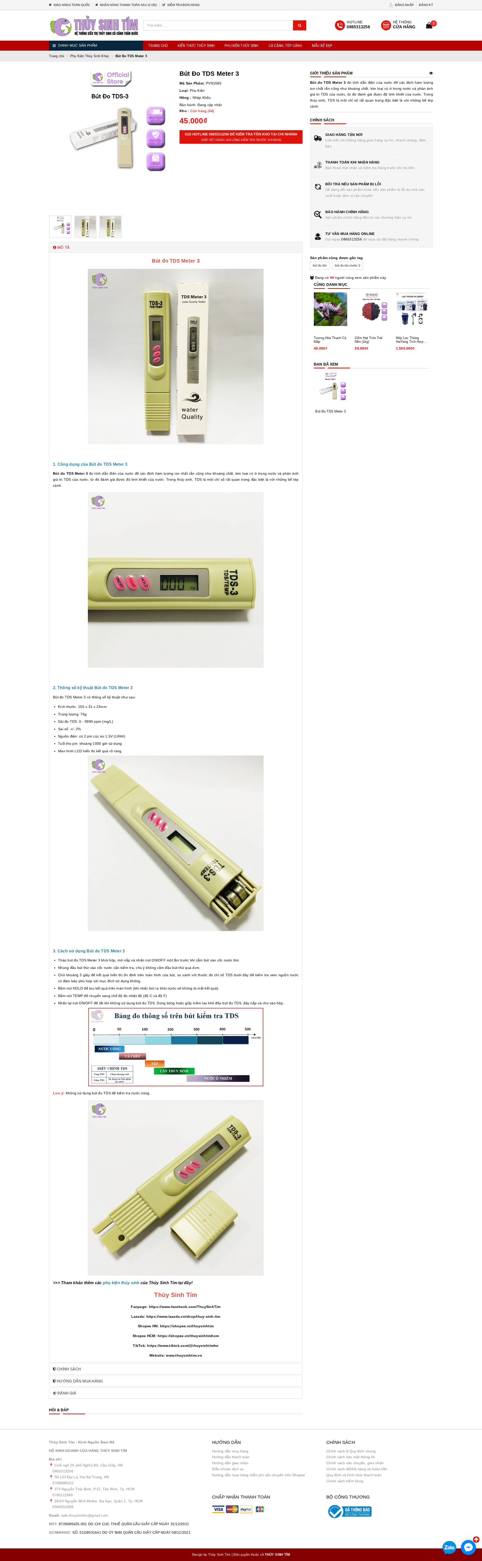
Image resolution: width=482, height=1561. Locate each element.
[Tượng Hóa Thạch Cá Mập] (330, 309)
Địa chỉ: (56, 1459)
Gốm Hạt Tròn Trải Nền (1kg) (368, 340)
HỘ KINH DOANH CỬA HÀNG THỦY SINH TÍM (88, 1451)
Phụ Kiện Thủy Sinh (242, 46)
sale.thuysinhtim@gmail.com (84, 1515)
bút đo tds (320, 265)
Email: (54, 1515)
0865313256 (351, 239)
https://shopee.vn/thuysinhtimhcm (188, 1336)
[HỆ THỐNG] (398, 25)
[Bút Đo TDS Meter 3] (330, 389)
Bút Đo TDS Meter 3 (330, 411)
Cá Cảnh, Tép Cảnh (285, 46)
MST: (53, 1524)
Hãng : (185, 98)
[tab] (175, 247)
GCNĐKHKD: (60, 1532)
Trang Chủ (158, 46)
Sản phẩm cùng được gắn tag (336, 258)
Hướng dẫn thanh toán (231, 1457)
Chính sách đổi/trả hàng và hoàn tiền (356, 1469)
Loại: (184, 91)
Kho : (184, 111)
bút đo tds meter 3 (347, 265)
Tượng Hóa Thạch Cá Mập (330, 340)
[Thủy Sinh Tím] (94, 26)
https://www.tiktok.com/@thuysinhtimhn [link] (182, 1346)
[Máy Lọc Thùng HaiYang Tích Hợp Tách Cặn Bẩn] (412, 309)
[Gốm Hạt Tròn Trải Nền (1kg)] (371, 309)
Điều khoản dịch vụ (228, 1469)
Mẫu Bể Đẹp (322, 46)
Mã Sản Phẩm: (192, 83)
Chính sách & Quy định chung (351, 1451)
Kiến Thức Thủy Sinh (196, 46)
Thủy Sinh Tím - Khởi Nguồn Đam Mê (81, 1442)
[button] (175, 247)
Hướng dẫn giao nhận (230, 1463)
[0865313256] (353, 25)
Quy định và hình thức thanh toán (354, 1475)
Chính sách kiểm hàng (344, 1481)
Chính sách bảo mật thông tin (350, 1457)
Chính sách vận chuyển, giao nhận (355, 1463)
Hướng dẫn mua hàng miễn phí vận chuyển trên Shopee (258, 1475)
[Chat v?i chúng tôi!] (468, 1547)
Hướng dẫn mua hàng (230, 1451)
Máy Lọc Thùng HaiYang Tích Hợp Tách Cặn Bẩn (409, 340)
